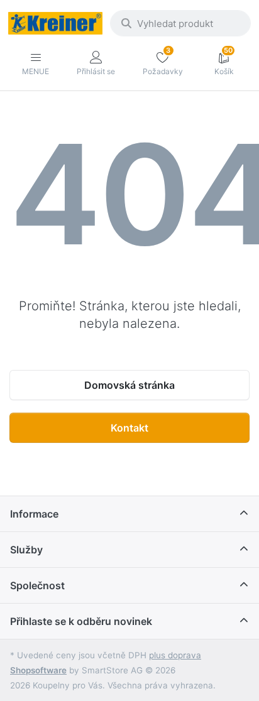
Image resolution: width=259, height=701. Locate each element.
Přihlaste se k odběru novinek (81, 621)
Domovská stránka (129, 385)
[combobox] (180, 23)
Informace (34, 514)
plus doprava (175, 655)
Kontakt (129, 427)
